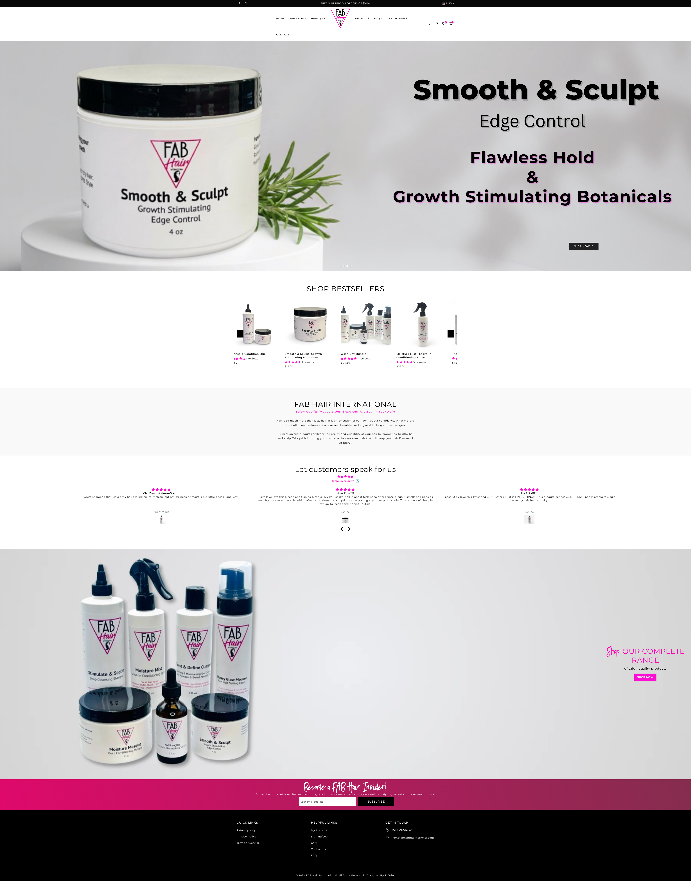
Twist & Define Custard (429, 469)
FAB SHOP (297, 18)
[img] (345, 592)
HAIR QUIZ (318, 18)
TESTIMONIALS (397, 18)
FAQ (377, 18)
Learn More (99, 234)
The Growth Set (368, 469)
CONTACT (282, 34)
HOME (280, 18)
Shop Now (645, 792)
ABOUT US (362, 18)
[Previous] (240, 449)
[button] (342, 644)
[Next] (451, 449)
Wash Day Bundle (258, 469)
